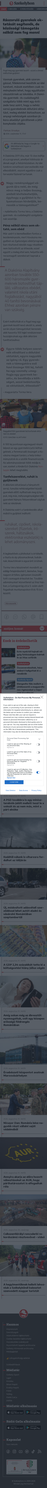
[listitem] (23, 739)
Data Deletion (11, 790)
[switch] (38, 744)
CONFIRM (14, 782)
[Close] (42, 698)
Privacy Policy (36, 790)
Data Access (23, 790)
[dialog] (23, 744)
